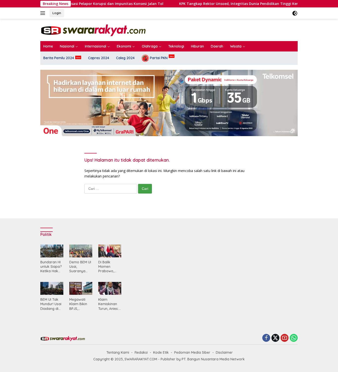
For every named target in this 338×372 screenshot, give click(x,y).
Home (48, 46)
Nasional (67, 46)
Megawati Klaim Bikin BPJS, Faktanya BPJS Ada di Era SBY (79, 304)
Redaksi (141, 352)
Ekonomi (124, 46)
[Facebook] (266, 338)
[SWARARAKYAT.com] (92, 29)
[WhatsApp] (294, 338)
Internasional (95, 46)
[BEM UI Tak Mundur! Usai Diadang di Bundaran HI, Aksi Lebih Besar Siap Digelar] (51, 288)
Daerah (217, 46)
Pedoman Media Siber (192, 352)
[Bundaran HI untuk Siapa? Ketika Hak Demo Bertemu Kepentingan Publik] (51, 251)
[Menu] (43, 13)
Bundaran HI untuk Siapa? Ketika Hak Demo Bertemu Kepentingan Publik (51, 266)
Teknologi (176, 46)
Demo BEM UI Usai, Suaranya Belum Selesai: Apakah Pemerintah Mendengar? (80, 266)
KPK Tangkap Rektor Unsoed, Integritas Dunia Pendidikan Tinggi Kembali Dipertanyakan (205, 3)
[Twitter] (275, 338)
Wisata (235, 46)
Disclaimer (224, 352)
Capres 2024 (98, 58)
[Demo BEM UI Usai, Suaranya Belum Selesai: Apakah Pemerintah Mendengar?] (80, 251)
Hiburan (197, 46)
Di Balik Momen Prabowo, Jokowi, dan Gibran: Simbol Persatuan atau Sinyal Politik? (108, 266)
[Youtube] (285, 338)
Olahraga (150, 46)
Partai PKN (158, 58)
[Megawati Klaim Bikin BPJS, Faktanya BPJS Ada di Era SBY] (80, 288)
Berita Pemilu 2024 (58, 58)
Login (56, 13)
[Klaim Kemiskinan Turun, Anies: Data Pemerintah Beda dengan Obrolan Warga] (109, 288)
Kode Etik (161, 352)
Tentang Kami (117, 352)
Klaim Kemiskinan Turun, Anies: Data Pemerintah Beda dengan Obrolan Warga (109, 304)
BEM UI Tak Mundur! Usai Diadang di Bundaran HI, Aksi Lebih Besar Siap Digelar (50, 304)
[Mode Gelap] (295, 13)
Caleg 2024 (125, 58)
